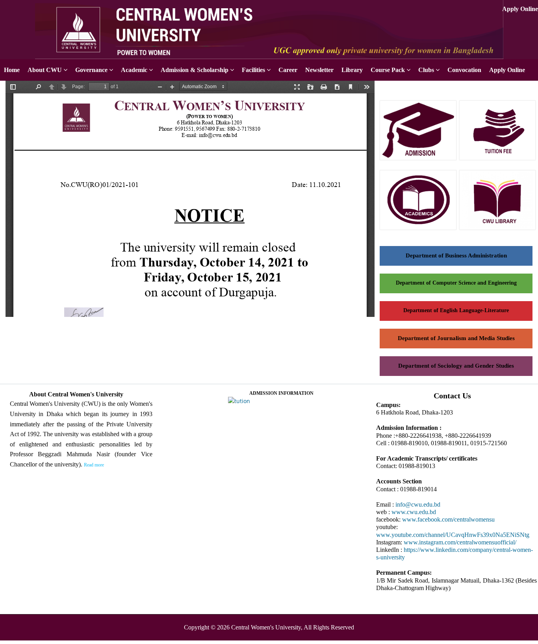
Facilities (253, 70)
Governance (91, 70)
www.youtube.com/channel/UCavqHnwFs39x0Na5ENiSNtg (452, 534)
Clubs (426, 70)
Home (12, 70)
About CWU (45, 70)
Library (352, 70)
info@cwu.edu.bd (417, 504)
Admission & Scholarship (194, 70)
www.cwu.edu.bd (413, 512)
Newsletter (319, 70)
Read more (94, 465)
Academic (134, 70)
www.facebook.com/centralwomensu (448, 519)
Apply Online (520, 9)
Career (287, 70)
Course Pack (388, 70)
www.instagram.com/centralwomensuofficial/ (460, 542)
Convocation (464, 70)
